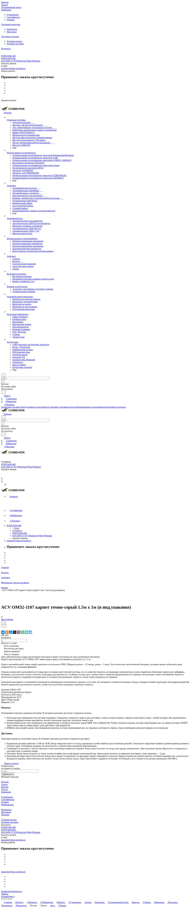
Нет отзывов (7, 619)
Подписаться (7, 774)
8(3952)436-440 (8, 56)
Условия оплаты (14, 41)
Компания (6, 792)
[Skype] (26, 632)
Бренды (4, 787)
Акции (4, 784)
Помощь (5, 814)
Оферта (4, 894)
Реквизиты (12, 29)
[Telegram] (30, 632)
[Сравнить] (3, 626)
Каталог (5, 782)
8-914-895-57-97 (20, 61)
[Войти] (2, 475)
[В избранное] (3, 622)
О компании (13, 14)
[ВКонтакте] (2, 632)
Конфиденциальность (11, 891)
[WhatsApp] (22, 632)
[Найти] (3, 392)
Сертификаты (13, 17)
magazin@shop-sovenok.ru (13, 68)
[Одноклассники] (6, 632)
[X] (14, 632)
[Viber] (18, 632)
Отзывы (10, 20)
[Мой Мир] (10, 632)
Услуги (4, 789)
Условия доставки (15, 44)
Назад (16, 528)
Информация (7, 804)
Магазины (12, 32)
